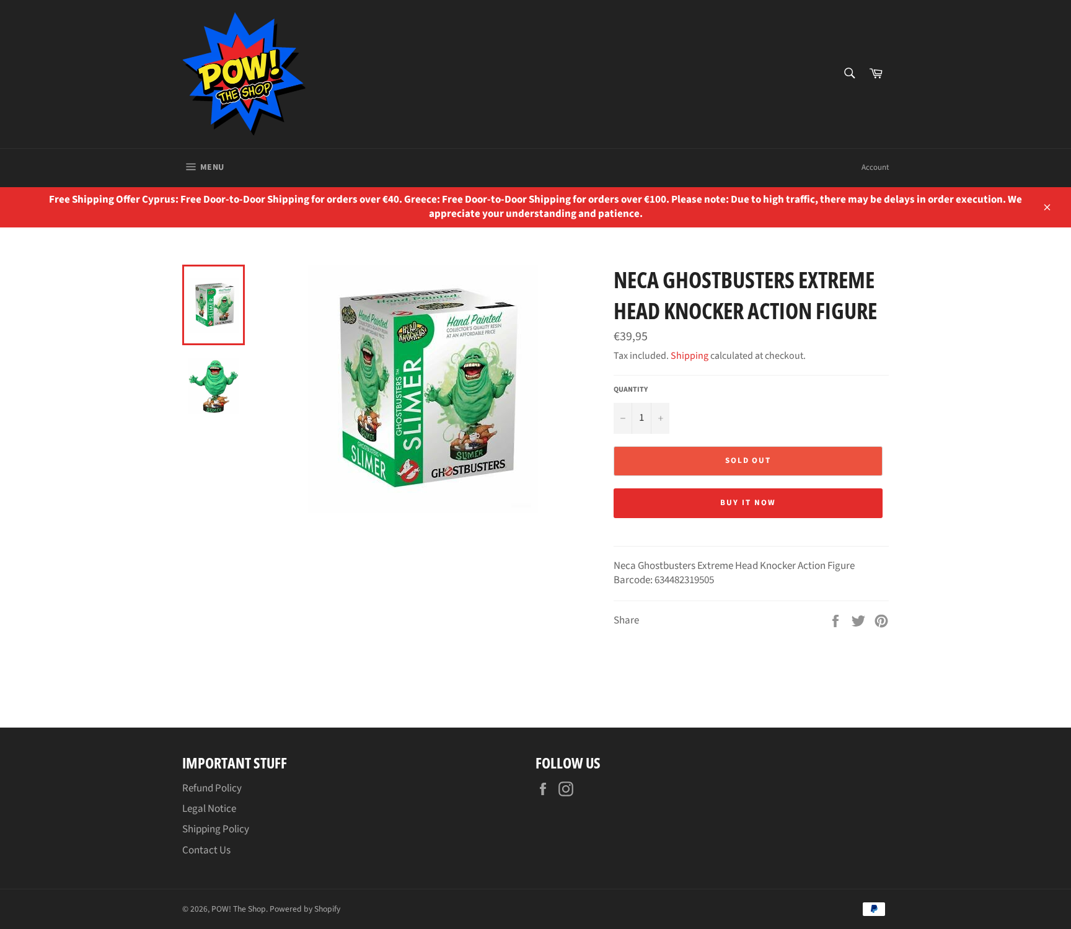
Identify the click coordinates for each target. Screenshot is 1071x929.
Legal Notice (209, 808)
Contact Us (206, 850)
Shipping (689, 356)
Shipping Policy (215, 829)
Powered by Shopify (305, 909)
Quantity (631, 390)
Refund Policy (212, 788)
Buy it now (748, 502)
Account (875, 167)
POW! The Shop (238, 909)
